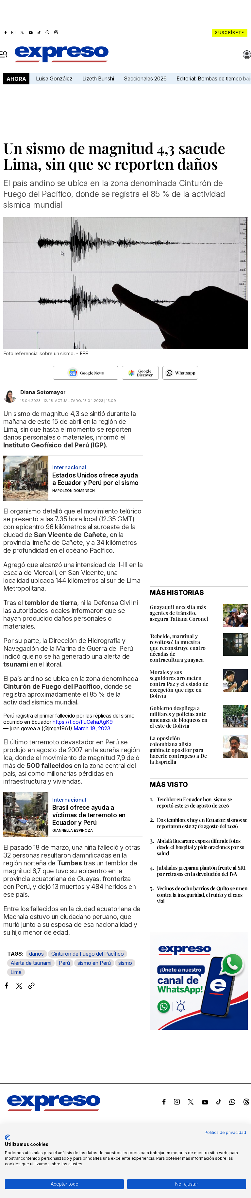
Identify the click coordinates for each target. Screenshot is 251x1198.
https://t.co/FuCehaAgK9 (83, 722)
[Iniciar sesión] (247, 55)
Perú (64, 963)
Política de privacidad (225, 1132)
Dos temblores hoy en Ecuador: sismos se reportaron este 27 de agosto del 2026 (202, 822)
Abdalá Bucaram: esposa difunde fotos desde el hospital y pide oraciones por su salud (200, 847)
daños (36, 953)
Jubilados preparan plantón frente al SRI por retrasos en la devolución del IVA (201, 870)
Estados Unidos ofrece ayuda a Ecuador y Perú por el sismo (95, 479)
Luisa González (54, 78)
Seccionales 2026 (145, 78)
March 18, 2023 (92, 728)
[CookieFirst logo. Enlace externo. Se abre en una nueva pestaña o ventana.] (7, 1137)
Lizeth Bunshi (98, 78)
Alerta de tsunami (30, 963)
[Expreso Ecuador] (53, 1109)
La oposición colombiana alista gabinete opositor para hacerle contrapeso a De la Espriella (178, 750)
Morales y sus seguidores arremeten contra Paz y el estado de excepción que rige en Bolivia (179, 683)
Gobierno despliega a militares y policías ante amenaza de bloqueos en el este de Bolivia (179, 716)
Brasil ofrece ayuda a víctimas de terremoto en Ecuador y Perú (89, 815)
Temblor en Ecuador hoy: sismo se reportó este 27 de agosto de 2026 (194, 802)
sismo (125, 963)
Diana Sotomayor (43, 392)
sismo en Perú (94, 963)
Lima (16, 972)
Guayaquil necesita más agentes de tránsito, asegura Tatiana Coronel (179, 612)
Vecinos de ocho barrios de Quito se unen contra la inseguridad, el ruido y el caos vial (202, 894)
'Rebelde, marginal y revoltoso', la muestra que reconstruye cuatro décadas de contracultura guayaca (178, 648)
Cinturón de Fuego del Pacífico (87, 953)
